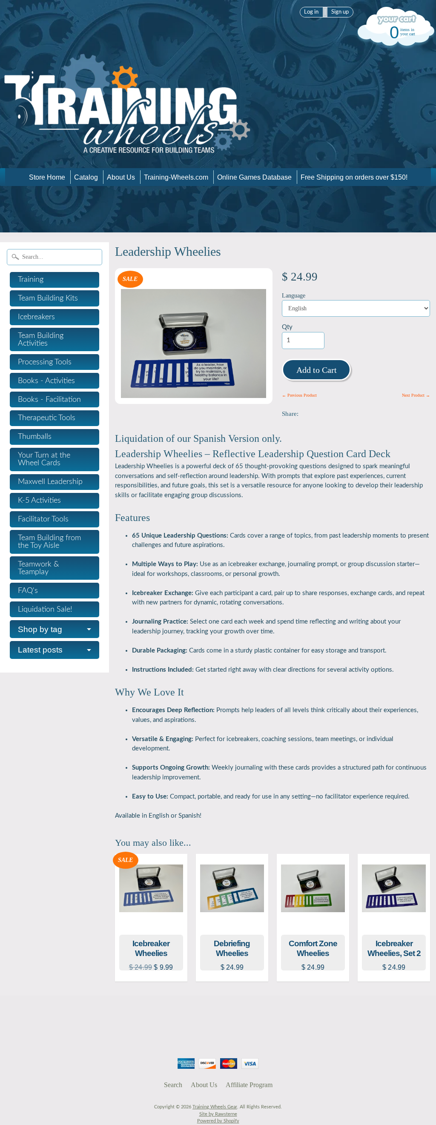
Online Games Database (254, 177)
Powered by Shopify (218, 1121)
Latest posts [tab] (40, 649)
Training (30, 279)
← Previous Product (299, 395)
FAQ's (28, 591)
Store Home (47, 177)
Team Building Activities (40, 339)
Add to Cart (316, 370)
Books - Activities (46, 381)
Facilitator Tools (43, 519)
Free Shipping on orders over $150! (354, 177)
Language (293, 295)
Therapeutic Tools (46, 418)
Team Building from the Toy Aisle (49, 542)
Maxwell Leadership (50, 482)
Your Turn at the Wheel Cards (44, 459)
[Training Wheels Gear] (127, 156)
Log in (311, 11)
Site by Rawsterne (218, 1114)
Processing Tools (45, 362)
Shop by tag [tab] (40, 629)
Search (173, 1084)
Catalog (86, 177)
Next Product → (416, 395)
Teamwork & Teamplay (38, 568)
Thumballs (35, 437)
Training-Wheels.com (176, 177)
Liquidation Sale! (45, 609)
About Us (121, 177)
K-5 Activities (39, 500)
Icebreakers (36, 317)
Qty (287, 327)
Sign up (340, 11)
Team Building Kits (48, 298)
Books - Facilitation (49, 400)
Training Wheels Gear (214, 1107)
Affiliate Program (249, 1084)
